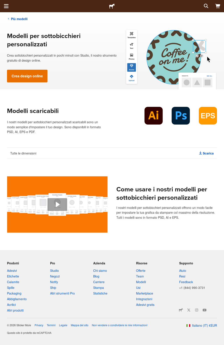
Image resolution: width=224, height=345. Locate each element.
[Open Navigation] (6, 6)
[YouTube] (204, 310)
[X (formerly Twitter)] (189, 310)
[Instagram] (196, 310)
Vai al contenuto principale (3, 3)
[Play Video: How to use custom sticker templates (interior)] (57, 204)
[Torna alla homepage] (112, 6)
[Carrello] (218, 6)
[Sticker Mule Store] (181, 310)
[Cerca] (206, 6)
